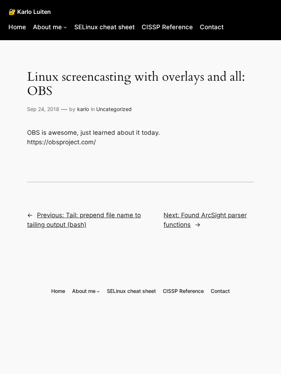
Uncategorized (114, 109)
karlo (83, 109)
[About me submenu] (65, 27)
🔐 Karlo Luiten (29, 11)
